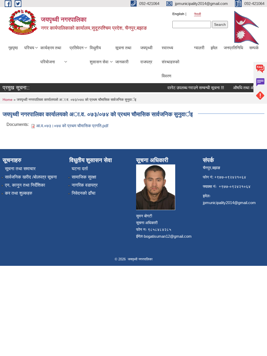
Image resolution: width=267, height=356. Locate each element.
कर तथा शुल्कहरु (18, 193)
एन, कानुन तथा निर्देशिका (25, 185)
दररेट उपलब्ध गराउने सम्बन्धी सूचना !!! (193, 87)
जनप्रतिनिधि (233, 48)
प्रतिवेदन (76, 48)
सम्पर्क (254, 48)
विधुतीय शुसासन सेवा (99, 55)
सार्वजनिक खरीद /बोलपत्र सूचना (31, 177)
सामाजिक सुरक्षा (84, 177)
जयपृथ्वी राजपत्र (146, 55)
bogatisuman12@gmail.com (168, 236)
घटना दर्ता (80, 168)
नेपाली (197, 14)
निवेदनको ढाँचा (83, 193)
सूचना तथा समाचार (20, 168)
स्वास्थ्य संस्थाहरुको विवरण (170, 62)
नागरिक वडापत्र (85, 185)
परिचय (29, 48)
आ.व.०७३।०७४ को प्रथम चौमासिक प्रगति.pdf (72, 126)
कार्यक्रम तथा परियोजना (50, 55)
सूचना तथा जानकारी (123, 55)
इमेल (214, 48)
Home (8, 99)
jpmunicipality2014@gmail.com (229, 202)
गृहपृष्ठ (13, 48)
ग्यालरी (199, 48)
